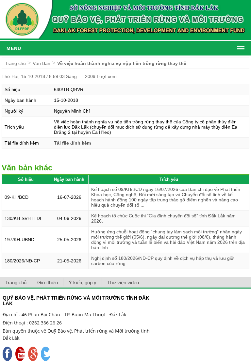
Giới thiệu (47, 282)
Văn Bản (41, 63)
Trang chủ (15, 63)
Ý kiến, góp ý (82, 282)
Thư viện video (123, 282)
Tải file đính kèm (72, 143)
